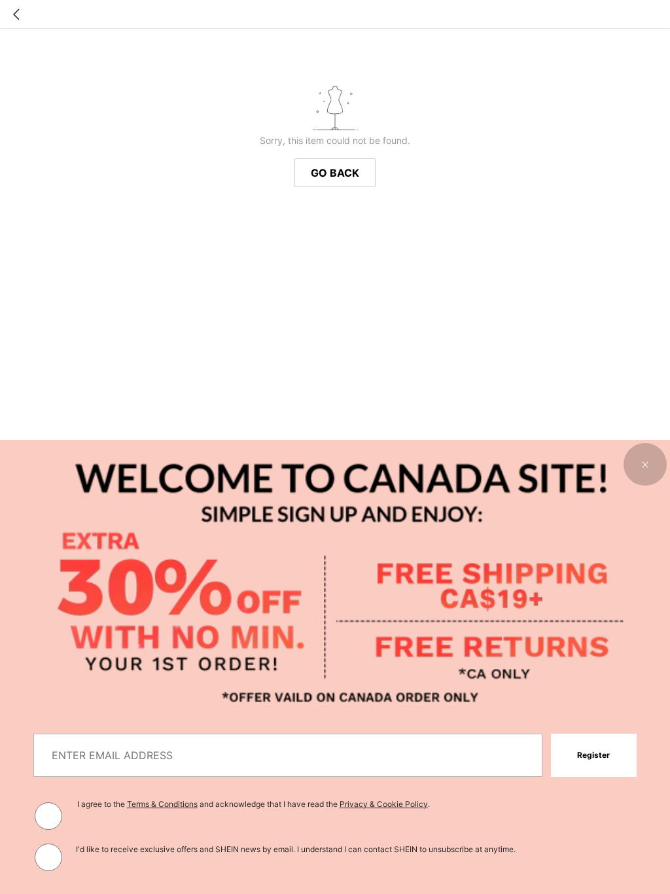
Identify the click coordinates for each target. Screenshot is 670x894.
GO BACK (335, 172)
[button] (645, 464)
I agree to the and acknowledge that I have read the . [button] (253, 804)
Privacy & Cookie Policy (384, 804)
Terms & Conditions (162, 804)
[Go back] (16, 14)
